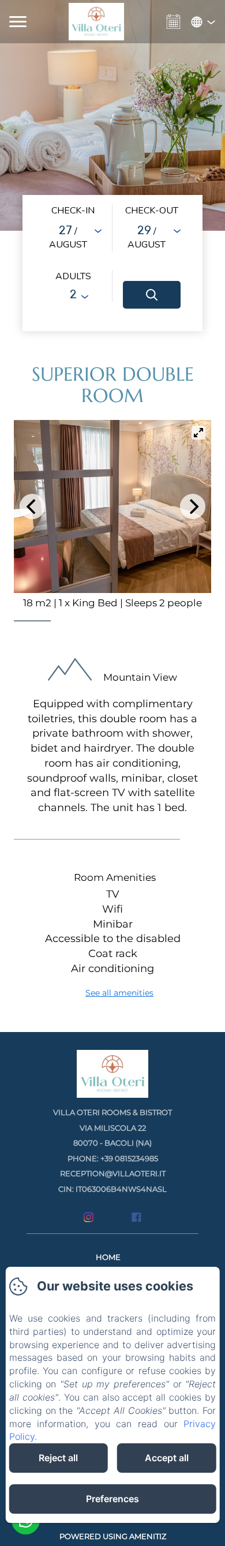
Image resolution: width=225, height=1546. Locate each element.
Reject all (58, 1458)
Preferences (112, 1498)
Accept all (167, 1458)
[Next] (192, 506)
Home (108, 1257)
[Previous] (32, 506)
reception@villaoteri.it (113, 1173)
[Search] (152, 295)
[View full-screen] (198, 433)
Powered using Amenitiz (112, 1536)
